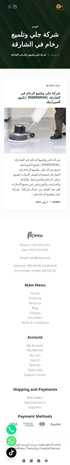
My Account (35, 345)
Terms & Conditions (35, 323)
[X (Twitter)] (38, 460)
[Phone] (11, 430)
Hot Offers (35, 318)
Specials (35, 365)
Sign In (35, 360)
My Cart (35, 355)
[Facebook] (46, 460)
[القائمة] (9, 6)
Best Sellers (35, 398)
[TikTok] (11, 453)
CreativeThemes (49, 448)
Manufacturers (35, 402)
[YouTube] (23, 460)
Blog (35, 308)
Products (35, 298)
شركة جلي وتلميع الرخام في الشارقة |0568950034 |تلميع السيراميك (39, 97)
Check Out (35, 370)
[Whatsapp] (11, 441)
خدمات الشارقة (53, 85)
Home (35, 293)
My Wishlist (35, 350)
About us (35, 303)
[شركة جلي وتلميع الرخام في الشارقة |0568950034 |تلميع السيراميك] (35, 131)
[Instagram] (31, 460)
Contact (35, 313)
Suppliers (35, 407)
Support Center (35, 375)
